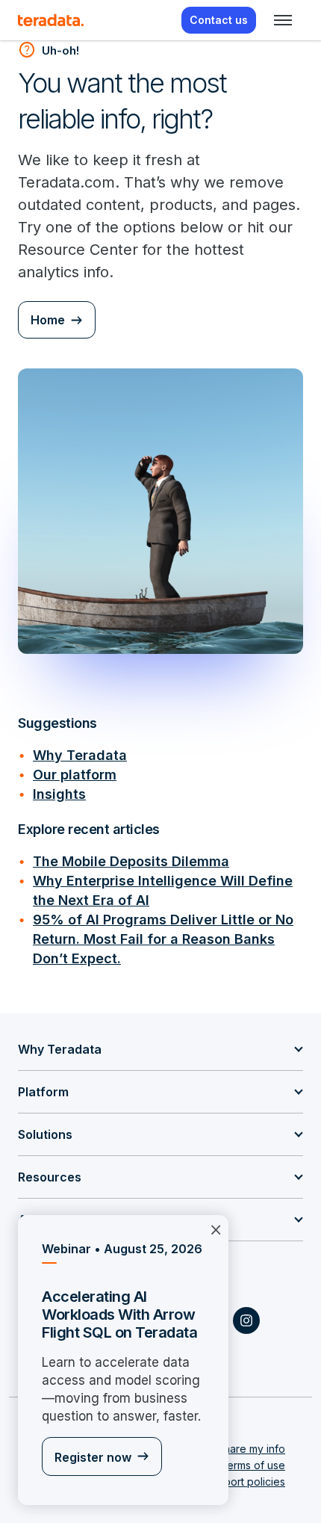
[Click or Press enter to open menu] (283, 20)
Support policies (245, 1481)
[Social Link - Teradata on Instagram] (246, 1320)
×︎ (215, 1229)
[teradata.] (51, 20)
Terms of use (252, 1465)
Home (48, 319)
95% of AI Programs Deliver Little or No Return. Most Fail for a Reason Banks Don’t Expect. (163, 939)
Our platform (74, 774)
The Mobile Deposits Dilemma (131, 861)
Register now (92, 1457)
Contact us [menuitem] (219, 19)
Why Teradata (80, 755)
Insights (59, 794)
